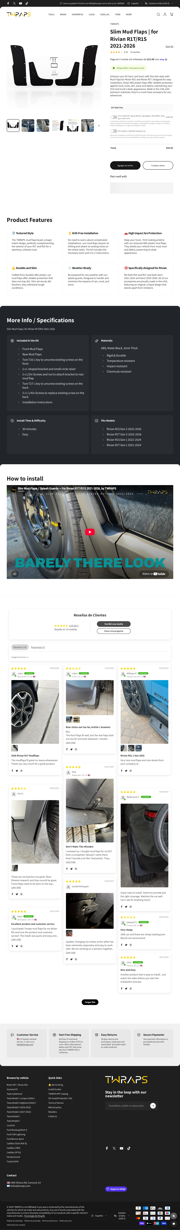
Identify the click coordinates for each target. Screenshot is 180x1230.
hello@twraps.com (25, 1044)
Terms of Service (56, 1103)
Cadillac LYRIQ (13, 1148)
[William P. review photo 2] (124, 748)
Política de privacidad (32, 1221)
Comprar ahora (158, 165)
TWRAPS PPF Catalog (58, 1093)
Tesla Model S (13, 1116)
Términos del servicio (50, 1221)
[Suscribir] (153, 1106)
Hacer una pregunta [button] (113, 631)
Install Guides (54, 1089)
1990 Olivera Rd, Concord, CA (25, 1182)
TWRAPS (114, 24)
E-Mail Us (52, 1116)
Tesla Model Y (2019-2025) (19, 1107)
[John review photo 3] (76, 719)
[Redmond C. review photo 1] (144, 845)
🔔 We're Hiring (55, 1084)
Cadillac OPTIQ (14, 1152)
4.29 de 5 (73, 625)
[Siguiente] (94, 74)
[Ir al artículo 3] (43, 125)
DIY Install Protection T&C (60, 1098)
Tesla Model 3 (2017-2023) (19, 1112)
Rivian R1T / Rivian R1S (17, 1084)
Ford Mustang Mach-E (17, 1130)
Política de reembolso (15, 1221)
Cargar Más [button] (90, 1002)
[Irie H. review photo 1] (35, 832)
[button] (12, 771)
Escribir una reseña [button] (114, 623)
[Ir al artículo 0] (13, 125)
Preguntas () (38, 647)
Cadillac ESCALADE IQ (17, 1143)
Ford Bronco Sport (15, 1139)
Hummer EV (12, 1089)
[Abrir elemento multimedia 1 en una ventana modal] (54, 69)
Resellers (52, 1112)
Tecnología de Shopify (34, 1215)
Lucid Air (11, 1125)
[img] (18, 668)
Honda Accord (13, 1157)
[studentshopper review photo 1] (90, 911)
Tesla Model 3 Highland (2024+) (21, 1103)
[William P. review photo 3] (131, 748)
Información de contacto (16, 1225)
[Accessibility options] (173, 1216)
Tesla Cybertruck (14, 1093)
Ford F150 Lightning (16, 1134)
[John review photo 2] (14, 748)
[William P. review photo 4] (138, 748)
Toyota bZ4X (12, 1161)
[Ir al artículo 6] (87, 125)
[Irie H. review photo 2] (14, 868)
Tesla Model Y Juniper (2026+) (21, 1098)
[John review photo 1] (35, 712)
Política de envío (65, 1221)
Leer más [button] (70, 742)
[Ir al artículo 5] (72, 125)
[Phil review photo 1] (90, 810)
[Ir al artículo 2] (28, 125)
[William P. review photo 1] (144, 712)
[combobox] (134, 3)
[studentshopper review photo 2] (69, 933)
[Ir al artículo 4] (57, 125)
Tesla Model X (13, 1121)
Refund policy (54, 1107)
